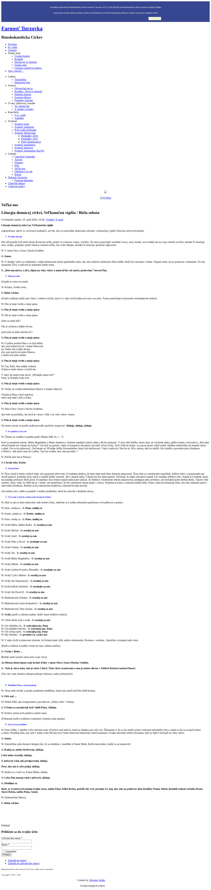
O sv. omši (20, 115)
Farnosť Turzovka (22, 28)
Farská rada (21, 65)
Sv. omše (12, 47)
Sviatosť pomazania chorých (29, 150)
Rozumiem (155, 18)
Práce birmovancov (31, 141)
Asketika (19, 118)
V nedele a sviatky (24, 109)
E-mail (59, 219)
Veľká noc (20, 168)
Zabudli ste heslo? (17, 860)
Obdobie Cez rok (23, 171)
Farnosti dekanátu (24, 180)
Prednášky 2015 (29, 138)
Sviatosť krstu (22, 124)
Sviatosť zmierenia (24, 127)
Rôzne (18, 174)
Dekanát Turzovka (17, 177)
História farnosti (23, 94)
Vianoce (19, 162)
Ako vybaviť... (15, 71)
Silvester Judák (97, 880)
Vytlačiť (50, 219)
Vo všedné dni (22, 106)
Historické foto (22, 82)
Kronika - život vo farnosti (28, 91)
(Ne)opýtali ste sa (24, 88)
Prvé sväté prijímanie (25, 130)
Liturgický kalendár (25, 156)
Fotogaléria (20, 79)
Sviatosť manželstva (25, 144)
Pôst (17, 165)
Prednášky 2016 (29, 135)
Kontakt (19, 59)
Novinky (12, 44)
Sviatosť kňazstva (24, 147)
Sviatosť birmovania (25, 133)
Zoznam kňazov (23, 97)
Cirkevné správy (16, 186)
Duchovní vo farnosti (26, 62)
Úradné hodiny (22, 56)
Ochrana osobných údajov (28, 68)
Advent (18, 159)
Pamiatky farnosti (24, 100)
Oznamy (12, 50)
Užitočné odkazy (17, 183)
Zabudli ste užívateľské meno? (24, 863)
